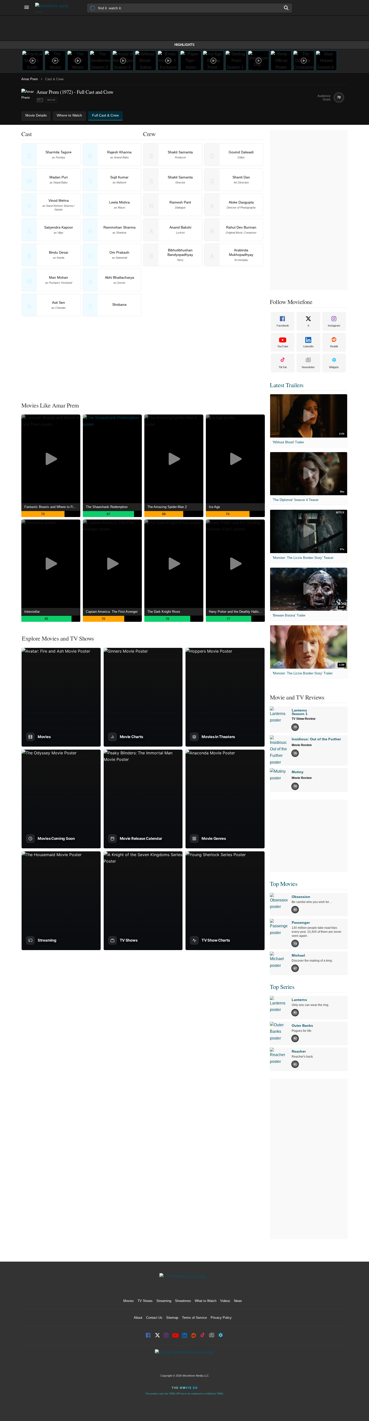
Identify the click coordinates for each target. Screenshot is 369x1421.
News (238, 1301)
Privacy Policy (221, 1318)
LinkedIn (308, 346)
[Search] (286, 7)
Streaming (163, 1301)
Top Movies (283, 884)
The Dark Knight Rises (163, 612)
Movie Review (302, 745)
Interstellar (32, 612)
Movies (128, 1301)
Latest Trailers (286, 385)
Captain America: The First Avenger (112, 612)
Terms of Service (194, 1318)
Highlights (184, 45)
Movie (51, 99)
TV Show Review (303, 719)
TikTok (283, 367)
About (138, 1318)
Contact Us (154, 1318)
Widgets (334, 367)
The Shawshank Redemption (107, 507)
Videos (225, 1301)
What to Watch (205, 1301)
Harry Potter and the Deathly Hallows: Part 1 (237, 612)
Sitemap (172, 1318)
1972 (39, 99)
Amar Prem (29, 79)
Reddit (334, 346)
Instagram (334, 325)
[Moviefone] (54, 8)
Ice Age (214, 507)
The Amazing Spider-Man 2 (167, 507)
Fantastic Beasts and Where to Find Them (52, 507)
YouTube (282, 346)
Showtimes (183, 1301)
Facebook (283, 325)
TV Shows (145, 1301)
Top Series (282, 987)
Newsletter (308, 367)
